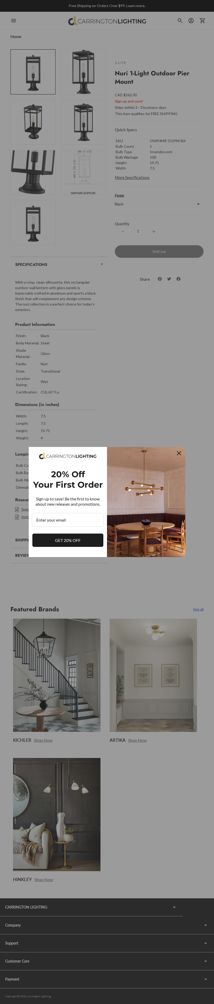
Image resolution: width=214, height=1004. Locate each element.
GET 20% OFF (68, 540)
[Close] (179, 453)
